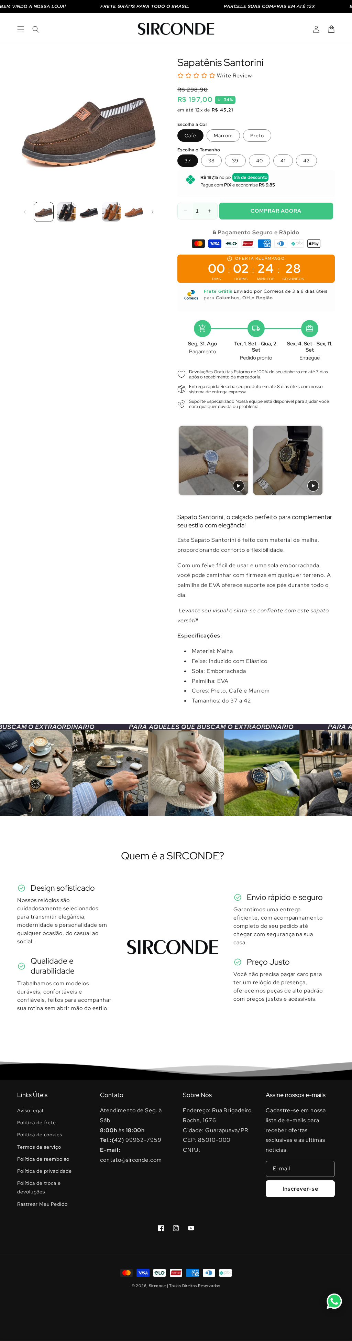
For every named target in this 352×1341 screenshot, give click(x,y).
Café (190, 135)
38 (211, 161)
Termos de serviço (39, 1147)
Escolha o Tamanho (198, 150)
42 (306, 161)
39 (235, 161)
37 (188, 161)
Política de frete (36, 1122)
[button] (20, 29)
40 (259, 161)
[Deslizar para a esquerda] (24, 211)
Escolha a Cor (192, 124)
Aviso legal (30, 1110)
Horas (241, 279)
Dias (216, 279)
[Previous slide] (184, 460)
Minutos (266, 279)
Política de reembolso (43, 1159)
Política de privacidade (44, 1171)
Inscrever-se (300, 1188)
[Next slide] (326, 460)
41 (283, 161)
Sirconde (157, 1285)
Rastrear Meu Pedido (42, 1204)
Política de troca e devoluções (39, 1187)
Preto (257, 135)
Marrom (223, 135)
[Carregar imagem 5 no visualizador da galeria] (133, 212)
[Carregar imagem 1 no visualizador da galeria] (43, 212)
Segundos (293, 279)
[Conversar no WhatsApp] (334, 1301)
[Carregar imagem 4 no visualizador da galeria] (111, 212)
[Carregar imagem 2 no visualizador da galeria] (66, 212)
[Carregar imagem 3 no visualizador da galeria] (88, 212)
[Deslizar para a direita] (152, 211)
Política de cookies (39, 1134)
